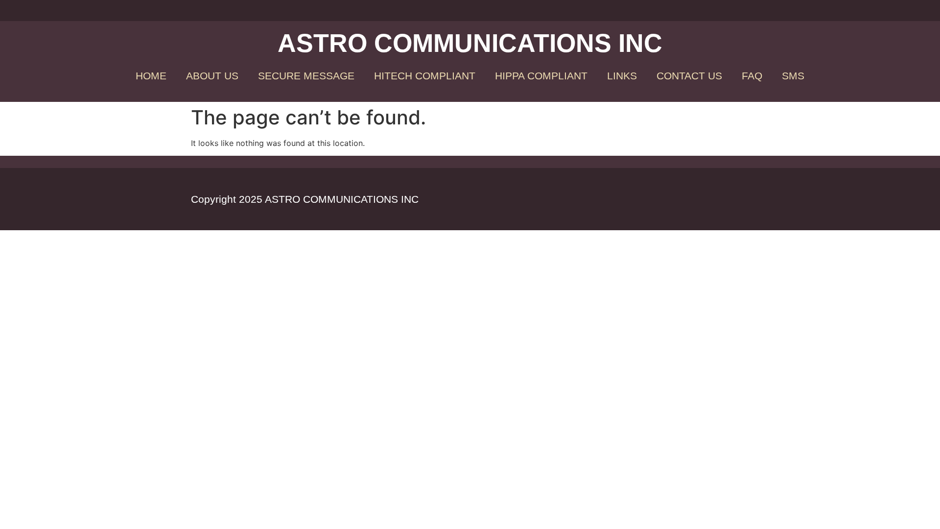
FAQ (752, 76)
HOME (151, 76)
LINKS (622, 76)
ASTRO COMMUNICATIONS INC (470, 43)
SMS (793, 76)
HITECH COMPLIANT (424, 76)
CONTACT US (689, 76)
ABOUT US (212, 76)
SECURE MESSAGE (306, 76)
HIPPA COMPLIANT (541, 76)
